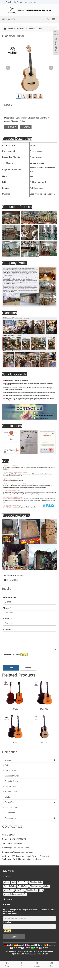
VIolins (8, 760)
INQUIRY (12, 127)
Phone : (7, 608)
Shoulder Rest (31, 890)
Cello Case (19, 890)
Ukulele (8, 797)
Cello (7, 765)
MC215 (44, 742)
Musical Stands (11, 807)
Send (10, 668)
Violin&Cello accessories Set (15, 894)
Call (22, 966)
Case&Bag (9, 802)
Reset (28, 668)
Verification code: (11, 655)
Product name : (11, 597)
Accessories (10, 818)
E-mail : (7, 618)
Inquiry (37, 966)
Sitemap (45, 954)
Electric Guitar (11, 791)
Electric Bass (10, 786)
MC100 (14, 709)
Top (51, 966)
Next (51, 68)
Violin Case (8, 890)
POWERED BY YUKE (33, 954)
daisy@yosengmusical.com (20, 852)
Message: (7, 629)
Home (10, 29)
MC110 (15, 742)
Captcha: (7, 922)
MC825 (15, 580)
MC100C (44, 709)
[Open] (56, 43)
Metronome (10, 813)
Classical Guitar (34, 29)
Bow (41, 890)
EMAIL (26, 127)
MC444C (20, 576)
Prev (8, 68)
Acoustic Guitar (11, 781)
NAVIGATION (9, 19)
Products (20, 29)
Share (7, 966)
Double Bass (10, 770)
